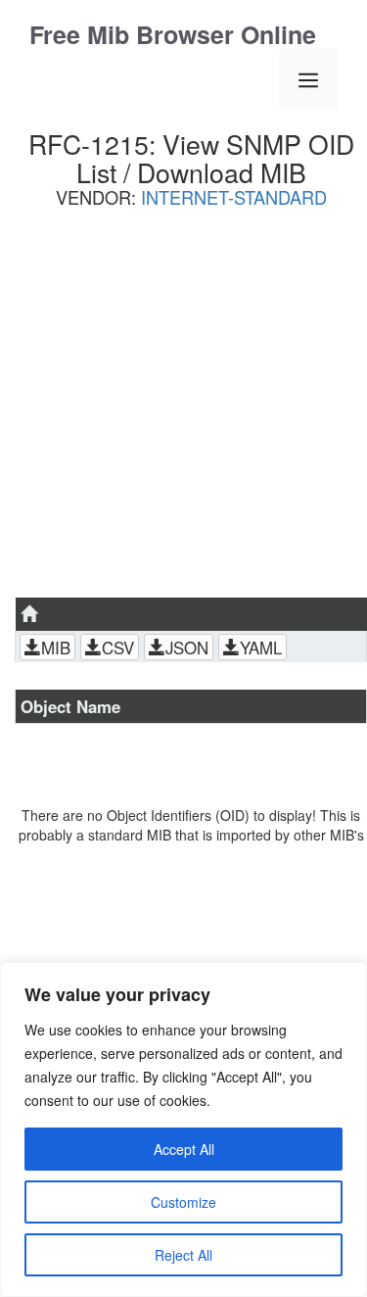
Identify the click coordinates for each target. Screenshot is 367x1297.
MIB (55, 647)
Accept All (184, 1149)
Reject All (183, 1255)
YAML (261, 647)
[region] (183, 1129)
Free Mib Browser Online (172, 34)
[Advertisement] (183, 410)
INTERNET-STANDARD (234, 197)
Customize (183, 1202)
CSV (118, 647)
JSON (186, 647)
